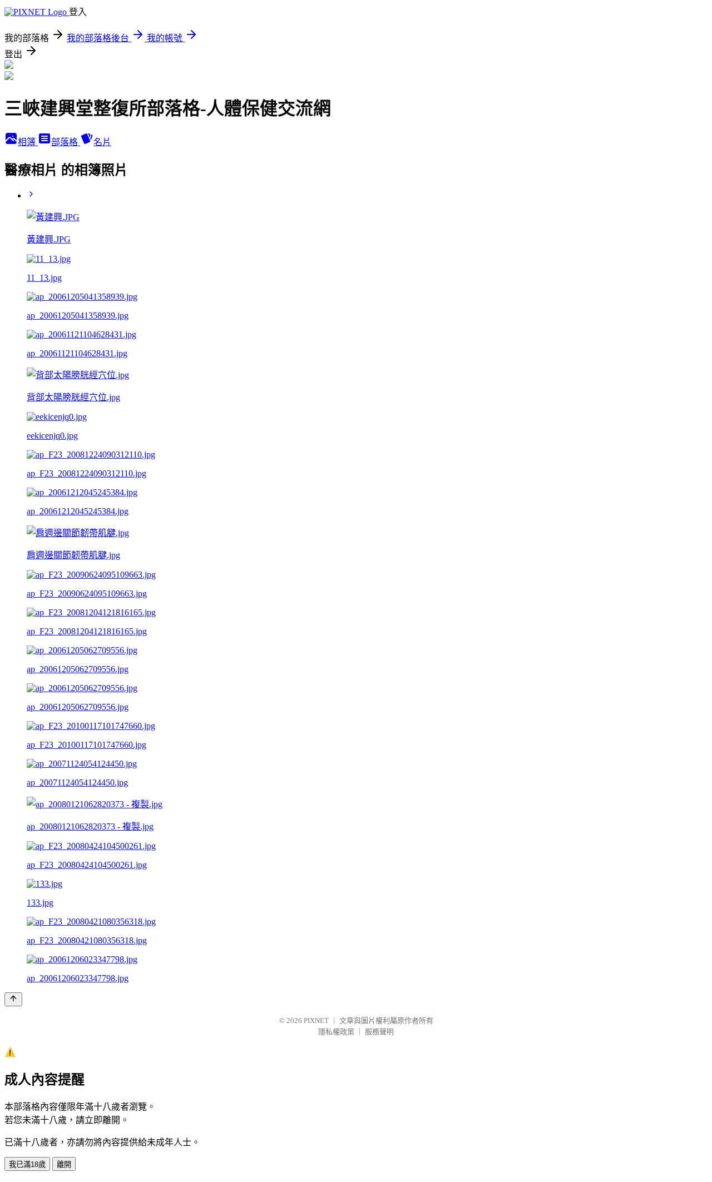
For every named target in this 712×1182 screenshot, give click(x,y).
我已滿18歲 (27, 1164)
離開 (64, 1164)
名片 (102, 142)
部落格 (65, 142)
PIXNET (316, 1020)
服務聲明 (379, 1031)
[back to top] (13, 999)
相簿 (28, 142)
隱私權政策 (336, 1031)
